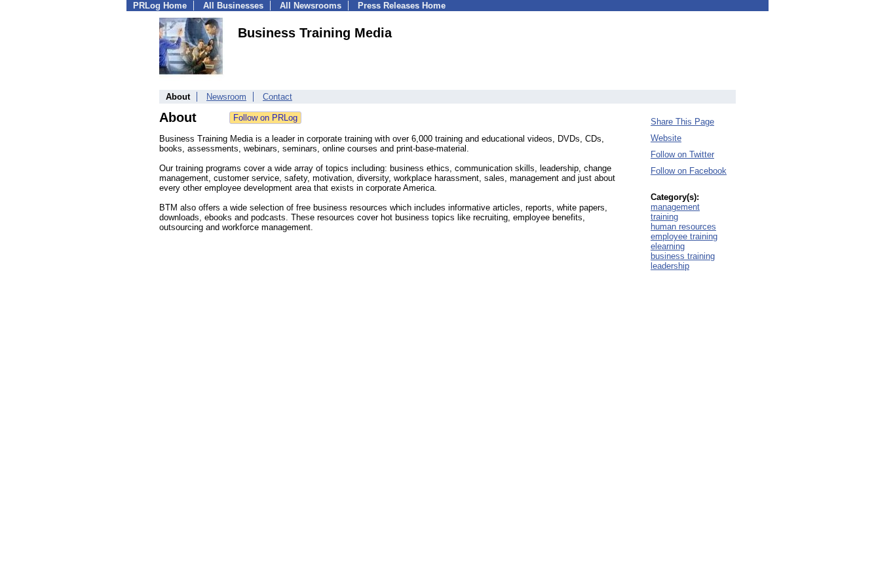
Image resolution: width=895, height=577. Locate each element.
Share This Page (682, 122)
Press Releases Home (402, 5)
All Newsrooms (310, 5)
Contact (277, 97)
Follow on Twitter (682, 154)
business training (683, 256)
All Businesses (233, 5)
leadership (670, 266)
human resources (683, 226)
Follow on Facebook (689, 171)
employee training (684, 236)
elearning (668, 246)
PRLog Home (160, 5)
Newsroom (226, 97)
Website (666, 138)
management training (675, 212)
